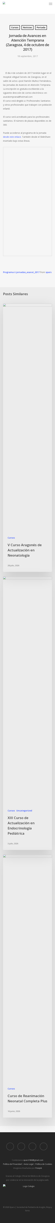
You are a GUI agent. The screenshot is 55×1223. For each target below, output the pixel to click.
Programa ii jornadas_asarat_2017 (21, 272)
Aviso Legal (28, 1164)
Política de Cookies (43, 1164)
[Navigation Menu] (50, 3)
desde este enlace (12, 136)
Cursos (14, 27)
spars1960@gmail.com (33, 1160)
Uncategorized (24, 810)
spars (48, 272)
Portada (41, 27)
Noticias (27, 27)
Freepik (38, 1168)
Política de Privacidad (12, 1164)
